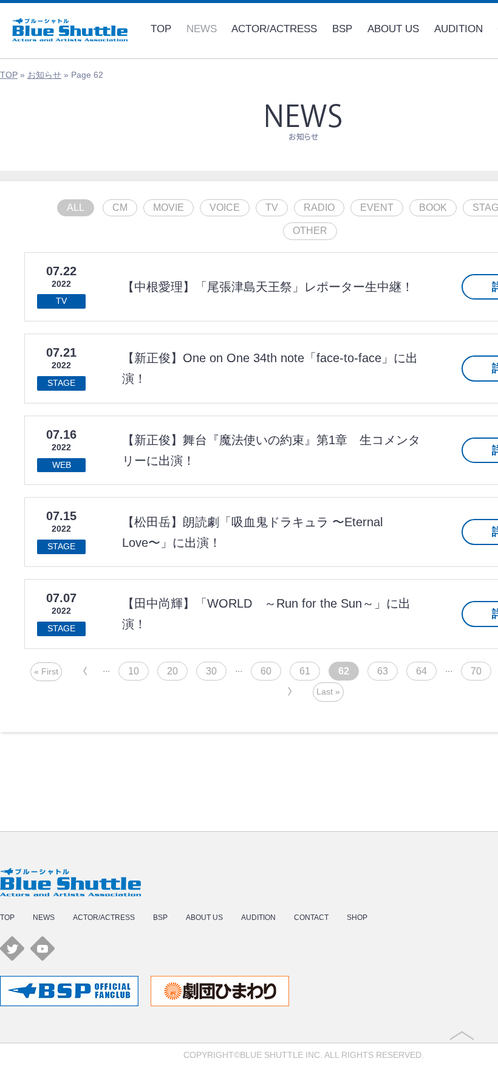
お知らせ (44, 75)
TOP (161, 29)
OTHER (310, 230)
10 (133, 671)
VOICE (225, 207)
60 (266, 671)
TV (271, 207)
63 (382, 671)
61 (304, 671)
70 (476, 671)
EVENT (377, 207)
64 (421, 671)
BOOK (433, 207)
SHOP (357, 917)
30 (211, 671)
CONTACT (311, 917)
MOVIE (168, 207)
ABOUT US (393, 29)
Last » (328, 691)
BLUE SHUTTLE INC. (281, 1055)
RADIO (319, 207)
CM (120, 207)
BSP (342, 29)
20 (172, 671)
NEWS (201, 29)
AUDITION (458, 29)
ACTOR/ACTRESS (274, 29)
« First (46, 671)
